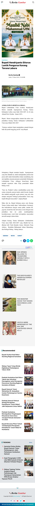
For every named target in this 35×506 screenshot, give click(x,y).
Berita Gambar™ (17, 496)
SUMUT (20, 235)
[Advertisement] (17, 150)
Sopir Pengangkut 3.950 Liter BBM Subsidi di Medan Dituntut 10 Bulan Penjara (13, 460)
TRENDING (6, 442)
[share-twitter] (28, 240)
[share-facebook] (24, 240)
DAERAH (5, 60)
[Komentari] (3, 240)
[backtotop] (17, 488)
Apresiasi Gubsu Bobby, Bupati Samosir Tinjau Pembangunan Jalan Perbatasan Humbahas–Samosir (12, 450)
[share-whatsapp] (31, 240)
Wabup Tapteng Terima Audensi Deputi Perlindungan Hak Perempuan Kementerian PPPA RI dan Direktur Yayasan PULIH (11, 474)
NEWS (13, 235)
